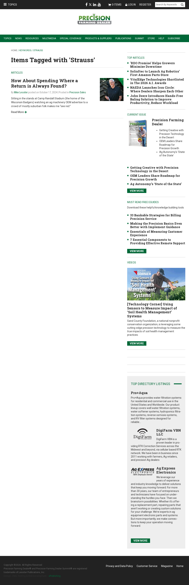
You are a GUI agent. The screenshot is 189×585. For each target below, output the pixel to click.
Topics (12, 4)
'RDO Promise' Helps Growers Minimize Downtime (152, 64)
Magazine (167, 566)
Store (151, 38)
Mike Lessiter (21, 92)
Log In (132, 4)
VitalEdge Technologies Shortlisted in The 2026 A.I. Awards (157, 81)
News (18, 38)
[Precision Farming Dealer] (137, 133)
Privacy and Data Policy (119, 566)
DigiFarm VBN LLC (168, 432)
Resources (32, 38)
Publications (123, 38)
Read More (17, 112)
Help (161, 38)
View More (137, 190)
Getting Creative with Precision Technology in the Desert (154, 169)
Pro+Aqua (139, 393)
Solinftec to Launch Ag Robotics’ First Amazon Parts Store (155, 73)
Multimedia (49, 38)
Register (145, 4)
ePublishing (55, 576)
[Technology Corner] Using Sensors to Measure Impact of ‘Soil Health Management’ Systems (152, 310)
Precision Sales (77, 92)
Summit (139, 38)
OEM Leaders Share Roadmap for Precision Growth (155, 177)
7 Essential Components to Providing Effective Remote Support (157, 241)
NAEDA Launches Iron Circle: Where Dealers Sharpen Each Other (156, 89)
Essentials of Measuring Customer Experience (156, 233)
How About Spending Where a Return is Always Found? (44, 83)
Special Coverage (70, 38)
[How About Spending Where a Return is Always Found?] (111, 89)
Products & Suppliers (98, 38)
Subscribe (174, 38)
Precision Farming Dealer (168, 122)
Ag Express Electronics (166, 470)
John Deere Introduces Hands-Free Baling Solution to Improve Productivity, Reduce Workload (156, 99)
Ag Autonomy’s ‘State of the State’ (156, 184)
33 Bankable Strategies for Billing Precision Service (155, 217)
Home (14, 50)
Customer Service (147, 566)
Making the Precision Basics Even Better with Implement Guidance (156, 225)
